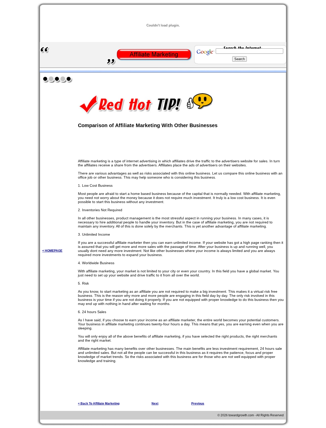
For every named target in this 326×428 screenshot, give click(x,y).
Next (155, 403)
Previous (197, 403)
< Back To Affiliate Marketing (98, 403)
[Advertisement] (137, 79)
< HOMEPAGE (52, 250)
